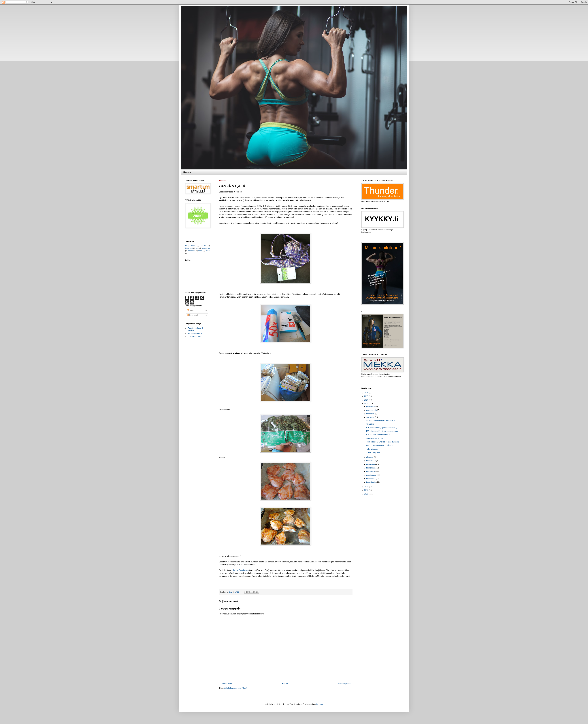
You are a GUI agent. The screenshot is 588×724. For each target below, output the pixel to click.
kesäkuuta (370, 464)
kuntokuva (206, 248)
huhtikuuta (370, 471)
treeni (208, 251)
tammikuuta (371, 482)
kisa (197, 248)
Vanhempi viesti (344, 684)
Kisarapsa (370, 424)
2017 (366, 396)
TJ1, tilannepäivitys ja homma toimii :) (381, 428)
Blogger (319, 704)
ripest (200, 251)
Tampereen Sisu (194, 337)
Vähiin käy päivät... (374, 453)
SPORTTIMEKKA (195, 333)
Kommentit (193, 315)
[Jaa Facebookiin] (254, 592)
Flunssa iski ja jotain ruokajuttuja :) (380, 420)
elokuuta (370, 457)
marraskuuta (371, 410)
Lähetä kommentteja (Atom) (235, 688)
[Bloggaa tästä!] (248, 592)
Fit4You (203, 245)
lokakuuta (370, 414)
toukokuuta (371, 468)
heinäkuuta (371, 461)
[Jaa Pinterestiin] (257, 592)
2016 (366, 400)
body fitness (190, 245)
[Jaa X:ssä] (251, 592)
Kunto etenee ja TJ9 (374, 438)
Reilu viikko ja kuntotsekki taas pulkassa (382, 442)
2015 (366, 403)
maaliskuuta (371, 475)
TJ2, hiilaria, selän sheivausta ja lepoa (382, 431)
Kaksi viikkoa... (372, 449)
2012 (366, 494)
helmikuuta (371, 479)
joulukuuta (370, 406)
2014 (366, 487)
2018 (366, 393)
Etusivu (187, 172)
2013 (366, 490)
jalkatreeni (189, 248)
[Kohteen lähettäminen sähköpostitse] (245, 592)
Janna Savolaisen (241, 570)
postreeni (191, 251)
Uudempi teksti (226, 684)
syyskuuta (370, 417)
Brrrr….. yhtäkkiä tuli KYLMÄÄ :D (379, 445)
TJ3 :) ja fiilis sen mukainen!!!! (378, 435)
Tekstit (191, 310)
